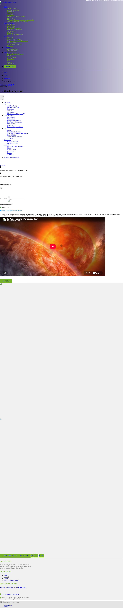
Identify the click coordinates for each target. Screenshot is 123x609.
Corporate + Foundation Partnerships (17, 41)
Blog (8, 60)
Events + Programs (9, 23)
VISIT (5, 7)
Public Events (11, 24)
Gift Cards (106, 0)
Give (5, 36)
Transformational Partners (14, 44)
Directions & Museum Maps (10, 594)
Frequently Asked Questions (15, 54)
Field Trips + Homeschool (14, 29)
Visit (5, 104)
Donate (9, 130)
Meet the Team (11, 57)
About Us (6, 52)
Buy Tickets (9, 66)
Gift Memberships (12, 50)
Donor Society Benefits (14, 39)
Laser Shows (11, 26)
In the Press (10, 59)
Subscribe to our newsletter (11, 157)
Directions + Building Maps (15, 16)
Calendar (9, 13)
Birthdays (10, 33)
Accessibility (10, 15)
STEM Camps (11, 31)
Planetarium (10, 11)
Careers (9, 62)
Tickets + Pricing (12, 8)
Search (3, 85)
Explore (6, 75)
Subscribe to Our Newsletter (117, 0)
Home (5, 72)
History (9, 55)
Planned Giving (11, 42)
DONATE (10, 37)
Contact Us (10, 63)
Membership (7, 47)
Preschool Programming (14, 28)
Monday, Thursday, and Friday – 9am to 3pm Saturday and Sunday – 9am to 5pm (20, 19)
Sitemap (6, 606)
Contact (6, 575)
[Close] (9, 197)
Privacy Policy (8, 605)
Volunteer (10, 46)
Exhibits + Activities (13, 10)
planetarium (7, 78)
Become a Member (12, 49)
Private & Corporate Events (15, 34)
